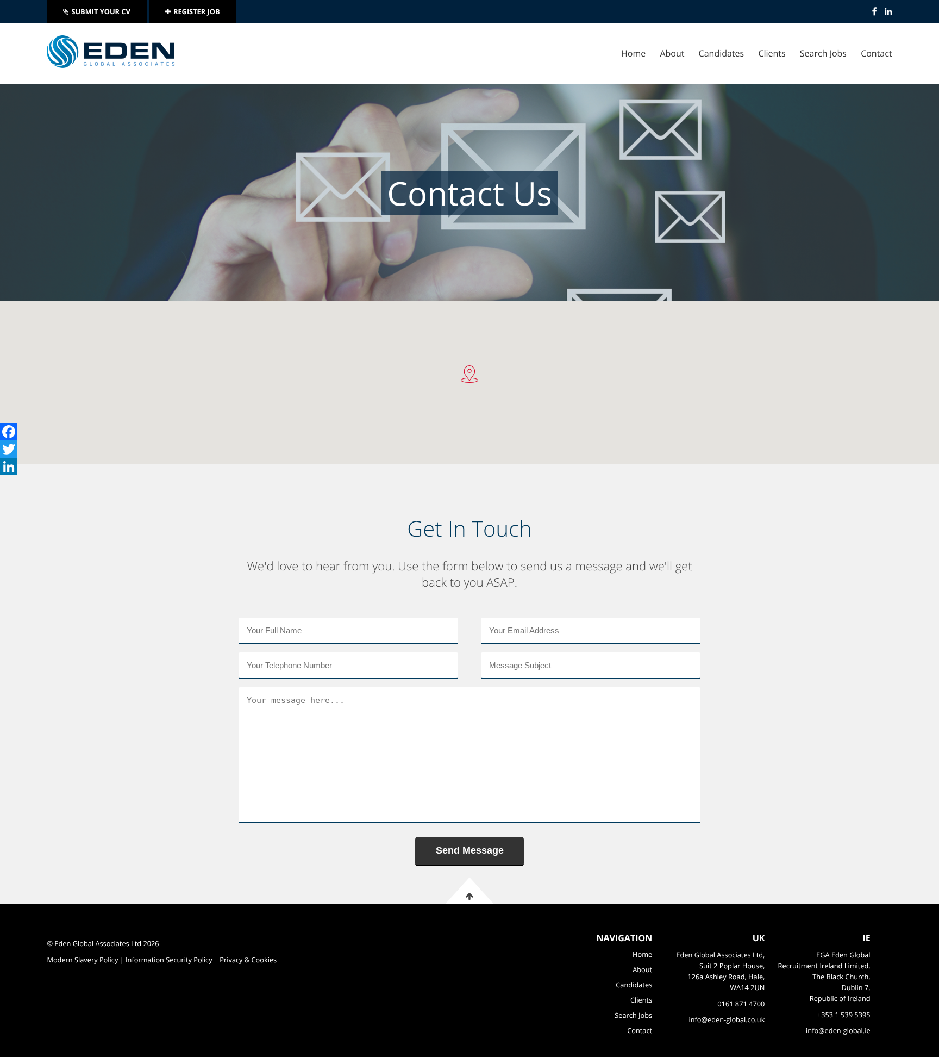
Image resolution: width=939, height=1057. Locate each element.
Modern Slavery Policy (82, 960)
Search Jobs (823, 53)
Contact (876, 53)
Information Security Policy (169, 960)
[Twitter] (8, 449)
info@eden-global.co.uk (726, 1019)
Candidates (721, 53)
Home (633, 53)
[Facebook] (8, 431)
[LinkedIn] (8, 466)
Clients (771, 53)
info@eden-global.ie (838, 1030)
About (672, 53)
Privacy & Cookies (248, 960)
